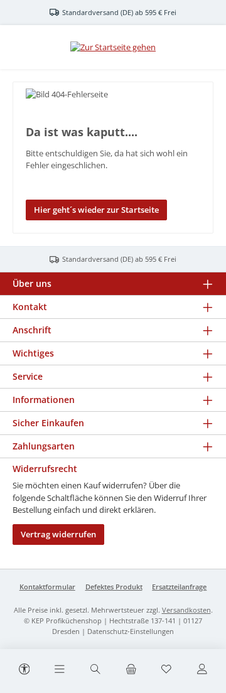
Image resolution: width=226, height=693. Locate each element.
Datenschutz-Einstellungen (130, 631)
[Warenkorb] (131, 670)
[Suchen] (95, 670)
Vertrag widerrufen (58, 534)
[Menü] (60, 670)
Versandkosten (186, 610)
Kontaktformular (47, 586)
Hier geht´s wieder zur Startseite (96, 209)
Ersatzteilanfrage (179, 586)
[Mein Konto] (202, 670)
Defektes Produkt (114, 586)
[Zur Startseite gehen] (113, 47)
